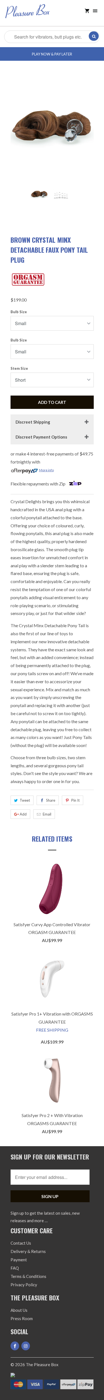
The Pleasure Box (42, 1364)
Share (50, 800)
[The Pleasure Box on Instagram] (25, 1345)
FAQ (15, 1267)
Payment (19, 1259)
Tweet (25, 800)
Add (23, 814)
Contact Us (21, 1242)
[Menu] (95, 11)
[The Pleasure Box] (27, 15)
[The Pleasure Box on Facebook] (15, 1345)
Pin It (75, 800)
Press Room (22, 1318)
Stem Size (19, 368)
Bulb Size (19, 312)
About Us (19, 1310)
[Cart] (87, 11)
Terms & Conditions (28, 1276)
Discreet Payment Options (41, 436)
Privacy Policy (24, 1284)
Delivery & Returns (28, 1251)
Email (47, 814)
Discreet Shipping (33, 421)
